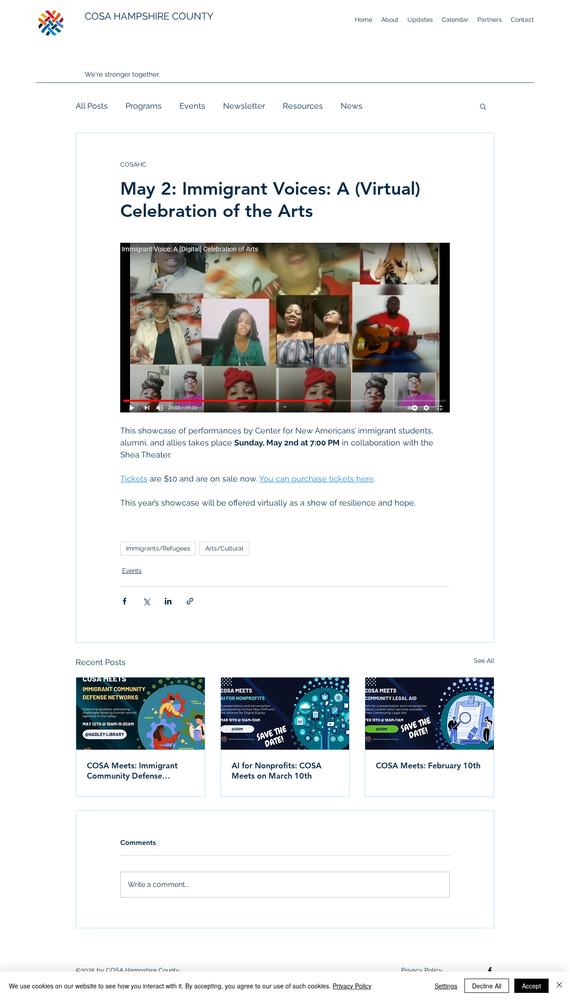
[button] (483, 106)
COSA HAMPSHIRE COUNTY (149, 16)
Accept (531, 985)
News (351, 105)
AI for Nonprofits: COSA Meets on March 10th (277, 770)
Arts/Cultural (224, 548)
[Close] (559, 986)
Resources (303, 105)
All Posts (92, 105)
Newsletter (244, 105)
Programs (144, 105)
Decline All (486, 985)
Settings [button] (446, 985)
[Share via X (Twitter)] (146, 601)
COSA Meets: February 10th (428, 765)
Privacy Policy (352, 985)
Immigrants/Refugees (158, 548)
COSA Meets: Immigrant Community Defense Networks (132, 770)
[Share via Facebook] (124, 601)
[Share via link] (190, 601)
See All (484, 660)
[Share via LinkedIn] (168, 601)
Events (192, 105)
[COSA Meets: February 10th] (429, 714)
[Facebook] (489, 970)
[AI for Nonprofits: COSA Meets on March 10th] (285, 714)
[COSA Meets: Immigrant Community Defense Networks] (140, 714)
